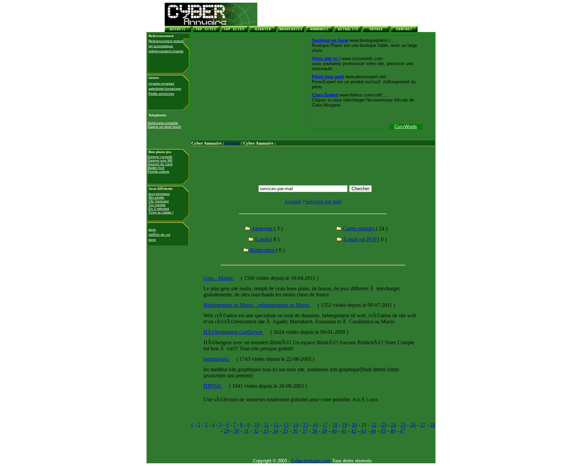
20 (354, 425)
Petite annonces (161, 93)
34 (275, 431)
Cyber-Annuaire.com (311, 460)
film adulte (156, 197)
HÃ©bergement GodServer (233, 332)
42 (353, 431)
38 (314, 431)
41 (344, 431)
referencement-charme (166, 51)
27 (422, 425)
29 (226, 431)
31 (246, 431)
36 (295, 431)
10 (257, 425)
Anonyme (262, 228)
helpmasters (216, 359)
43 (363, 431)
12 (276, 425)
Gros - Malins (218, 278)
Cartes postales (359, 228)
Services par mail (323, 201)
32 (256, 431)
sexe (152, 229)
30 (236, 431)
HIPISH (212, 386)
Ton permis (157, 205)
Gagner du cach (160, 164)
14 (295, 425)
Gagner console (160, 156)
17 (325, 425)
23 (383, 425)
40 (334, 431)
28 (432, 425)
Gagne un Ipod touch (164, 126)
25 (403, 425)
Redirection (263, 250)
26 (413, 425)
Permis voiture (158, 171)
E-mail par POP (360, 239)
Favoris (232, 143)
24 (393, 425)
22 (374, 425)
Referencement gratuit (166, 41)
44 (373, 431)
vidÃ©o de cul (159, 234)
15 (305, 425)
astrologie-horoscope (165, 88)
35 (285, 431)
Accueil (292, 201)
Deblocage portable (163, 123)
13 (286, 425)
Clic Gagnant (159, 201)
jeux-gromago (159, 194)
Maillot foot (156, 168)
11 (266, 425)
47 (402, 431)
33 (265, 431)
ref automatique (161, 46)
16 (315, 425)
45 (383, 431)
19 (344, 425)
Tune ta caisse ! (161, 212)
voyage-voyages (161, 83)
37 (305, 431)
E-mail (262, 239)
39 (324, 431)
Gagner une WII (160, 160)
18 (334, 425)
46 (392, 431)
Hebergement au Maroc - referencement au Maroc (257, 305)
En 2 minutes (159, 208)
